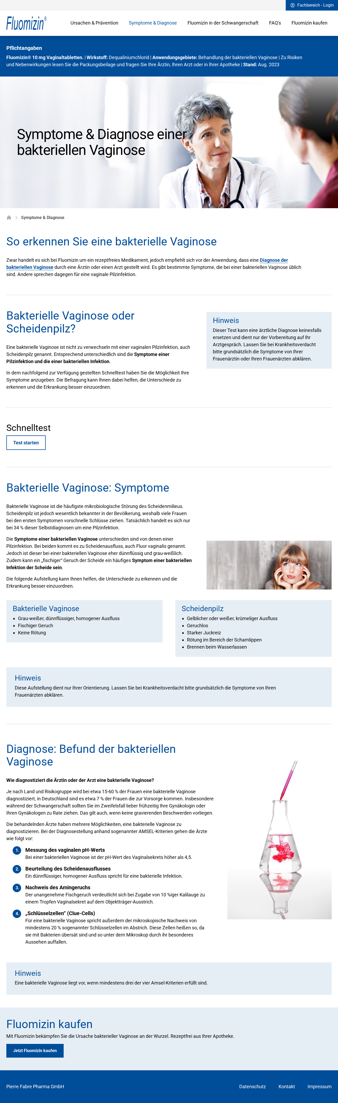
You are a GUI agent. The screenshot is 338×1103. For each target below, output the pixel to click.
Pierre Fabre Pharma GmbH (35, 1086)
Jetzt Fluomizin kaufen (35, 1050)
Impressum (320, 1086)
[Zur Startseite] (36, 23)
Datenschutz (252, 1086)
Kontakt (287, 1086)
